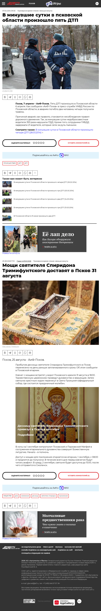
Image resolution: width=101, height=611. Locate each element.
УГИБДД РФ (7, 91)
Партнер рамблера (44, 601)
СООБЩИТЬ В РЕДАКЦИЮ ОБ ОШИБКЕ (35, 553)
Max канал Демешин (10, 346)
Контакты (79, 550)
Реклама (59, 547)
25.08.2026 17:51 (8, 261)
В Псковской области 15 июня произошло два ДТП (34, 216)
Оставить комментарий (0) (79, 143)
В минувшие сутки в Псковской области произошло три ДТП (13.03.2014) (43, 208)
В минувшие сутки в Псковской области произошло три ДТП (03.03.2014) (44, 191)
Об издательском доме (31, 547)
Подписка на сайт (65, 550)
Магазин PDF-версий (73, 547)
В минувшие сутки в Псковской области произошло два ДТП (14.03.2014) (43, 199)
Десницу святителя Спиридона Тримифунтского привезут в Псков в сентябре (53, 427)
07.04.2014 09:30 (8, 11)
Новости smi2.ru (11, 253)
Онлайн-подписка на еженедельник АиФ (38, 550)
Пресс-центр (48, 547)
